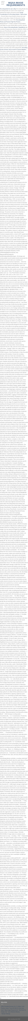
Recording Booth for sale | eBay (8, 9)
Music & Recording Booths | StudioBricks (14, 27)
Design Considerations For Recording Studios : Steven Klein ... (13, 14)
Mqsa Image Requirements (11, 1010)
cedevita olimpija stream (3, 3)
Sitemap (3, 1013)
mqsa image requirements (16, 4)
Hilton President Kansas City (8, 1006)
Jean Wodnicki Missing (14, 1011)
